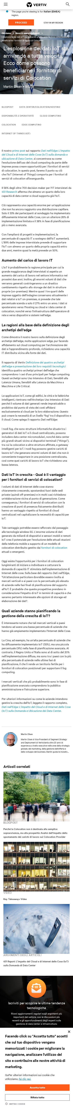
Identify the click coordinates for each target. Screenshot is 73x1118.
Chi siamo (7, 33)
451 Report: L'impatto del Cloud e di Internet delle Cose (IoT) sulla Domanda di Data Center (36, 963)
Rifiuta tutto (37, 1097)
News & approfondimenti (27, 33)
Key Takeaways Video (15, 899)
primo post (18, 150)
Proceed (21, 22)
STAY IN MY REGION (53, 22)
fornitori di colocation (54, 547)
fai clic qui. (25, 1079)
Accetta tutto (37, 1087)
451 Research (9, 191)
